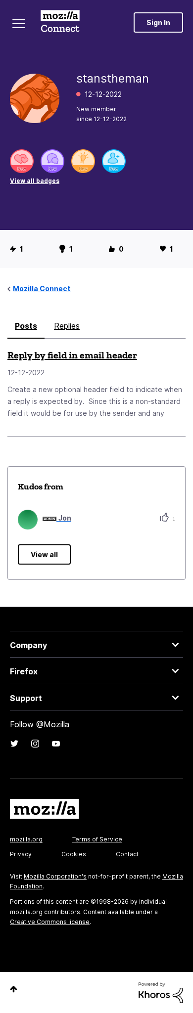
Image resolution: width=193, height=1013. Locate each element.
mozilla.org (26, 839)
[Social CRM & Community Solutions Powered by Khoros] (161, 992)
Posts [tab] (26, 326)
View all (44, 554)
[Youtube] (55, 743)
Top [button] (13, 989)
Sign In (158, 22)
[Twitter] (14, 743)
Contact (127, 854)
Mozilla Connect (60, 22)
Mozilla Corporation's (55, 876)
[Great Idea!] (83, 161)
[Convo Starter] (52, 161)
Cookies (73, 854)
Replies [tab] (67, 326)
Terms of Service (97, 839)
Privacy (21, 854)
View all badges (34, 180)
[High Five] (22, 161)
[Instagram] (35, 743)
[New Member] (114, 161)
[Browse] (19, 24)
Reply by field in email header (72, 355)
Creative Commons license (50, 921)
